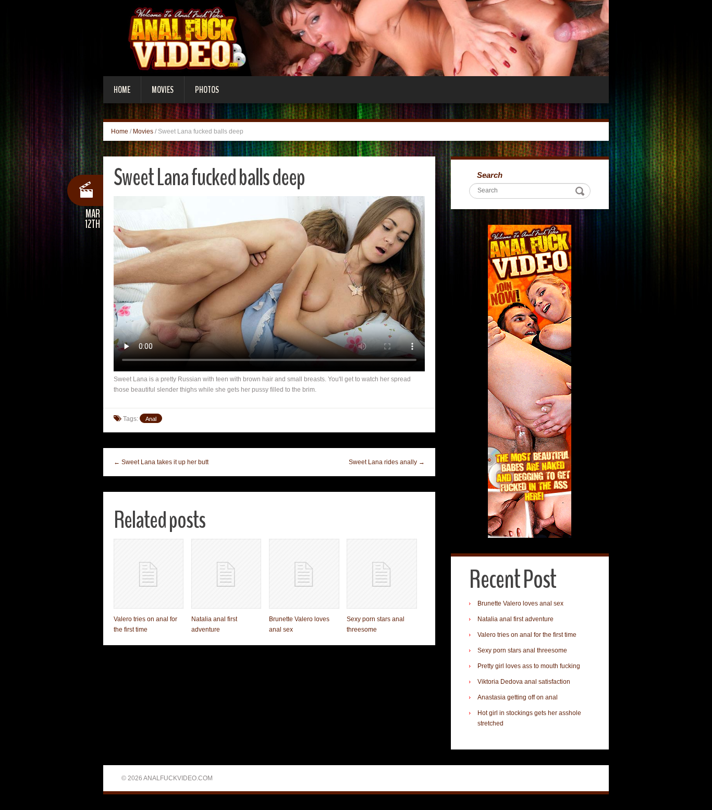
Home (122, 89)
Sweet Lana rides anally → (387, 462)
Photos (207, 89)
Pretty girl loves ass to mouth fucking (528, 666)
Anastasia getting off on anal (517, 697)
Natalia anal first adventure (515, 619)
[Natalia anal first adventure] (226, 574)
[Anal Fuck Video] (356, 37)
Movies (163, 89)
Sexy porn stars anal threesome (522, 650)
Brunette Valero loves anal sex (520, 603)
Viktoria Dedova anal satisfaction (523, 681)
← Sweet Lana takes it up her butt (161, 462)
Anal (150, 419)
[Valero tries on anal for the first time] (148, 574)
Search (489, 175)
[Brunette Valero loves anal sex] (304, 574)
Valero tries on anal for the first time (526, 634)
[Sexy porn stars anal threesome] (381, 574)
